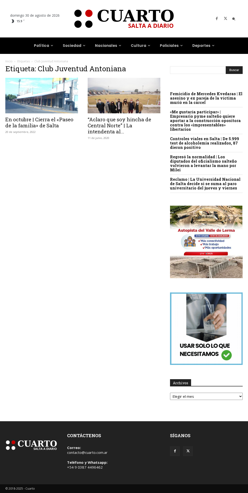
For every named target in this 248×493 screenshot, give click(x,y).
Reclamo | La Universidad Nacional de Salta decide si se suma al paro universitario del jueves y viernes (205, 183)
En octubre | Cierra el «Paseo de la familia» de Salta (39, 122)
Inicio (9, 61)
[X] (225, 19)
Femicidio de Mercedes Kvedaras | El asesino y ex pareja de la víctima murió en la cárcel (206, 98)
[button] (234, 19)
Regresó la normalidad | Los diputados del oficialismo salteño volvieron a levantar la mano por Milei (203, 163)
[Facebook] (217, 19)
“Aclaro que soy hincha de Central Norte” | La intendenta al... (119, 125)
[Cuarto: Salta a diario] (124, 18)
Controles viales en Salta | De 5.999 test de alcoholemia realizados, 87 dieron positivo (204, 143)
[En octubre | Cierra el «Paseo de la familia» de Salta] (41, 95)
